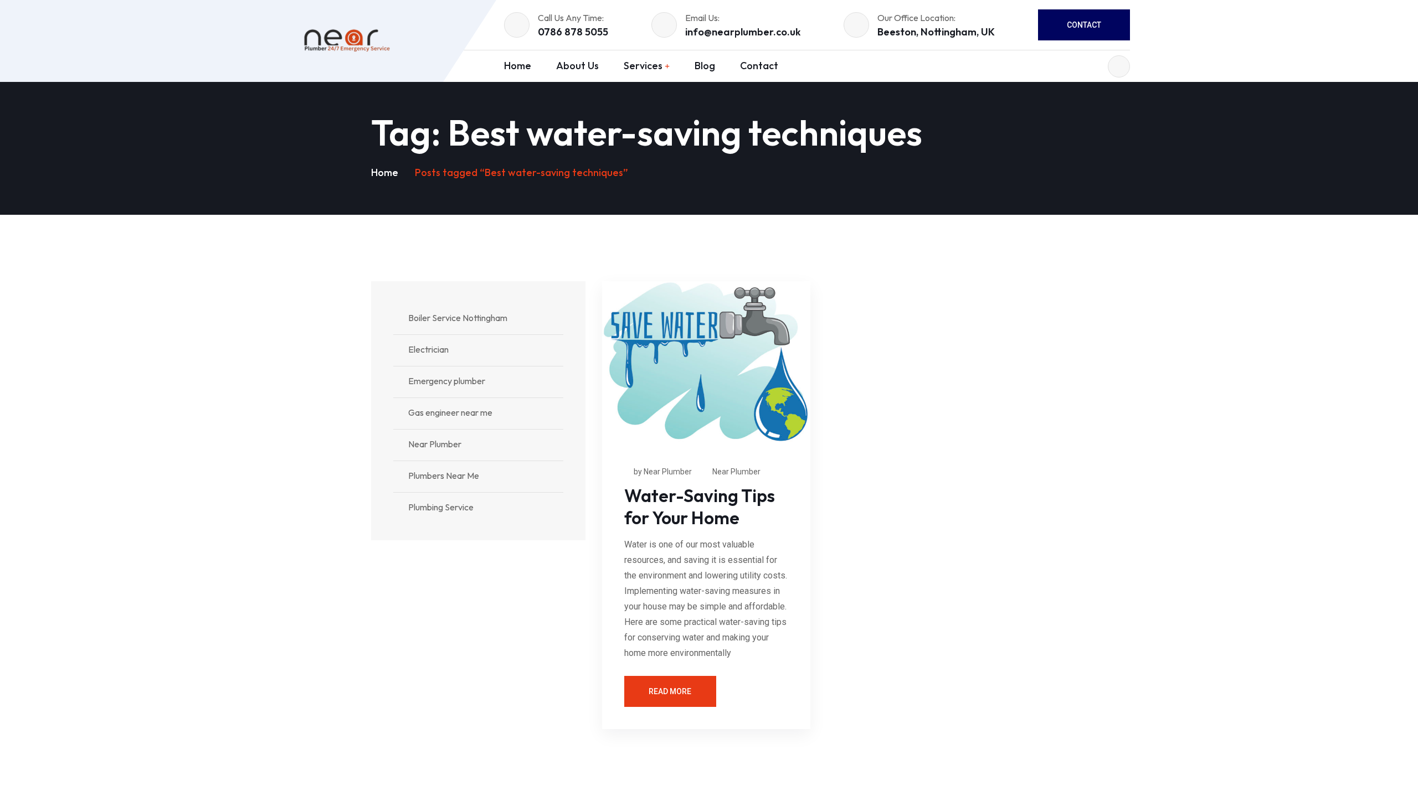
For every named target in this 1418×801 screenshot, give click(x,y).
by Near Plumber (663, 471)
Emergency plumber (446, 380)
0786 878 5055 (573, 31)
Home (517, 65)
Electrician (428, 349)
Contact (1084, 24)
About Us (577, 65)
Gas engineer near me (450, 412)
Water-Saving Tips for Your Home (699, 506)
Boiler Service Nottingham (457, 317)
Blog (705, 65)
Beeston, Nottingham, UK (936, 31)
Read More (670, 691)
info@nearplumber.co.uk (743, 31)
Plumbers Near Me (443, 475)
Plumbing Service (441, 507)
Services (643, 65)
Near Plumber (736, 471)
